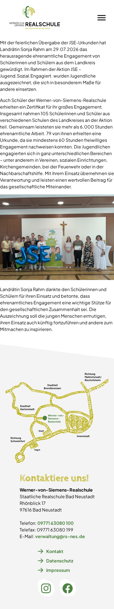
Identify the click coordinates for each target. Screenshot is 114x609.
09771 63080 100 (55, 523)
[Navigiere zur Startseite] (34, 17)
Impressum (58, 570)
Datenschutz (59, 561)
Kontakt (54, 551)
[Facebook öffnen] (67, 588)
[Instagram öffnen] (46, 588)
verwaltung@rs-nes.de (60, 536)
